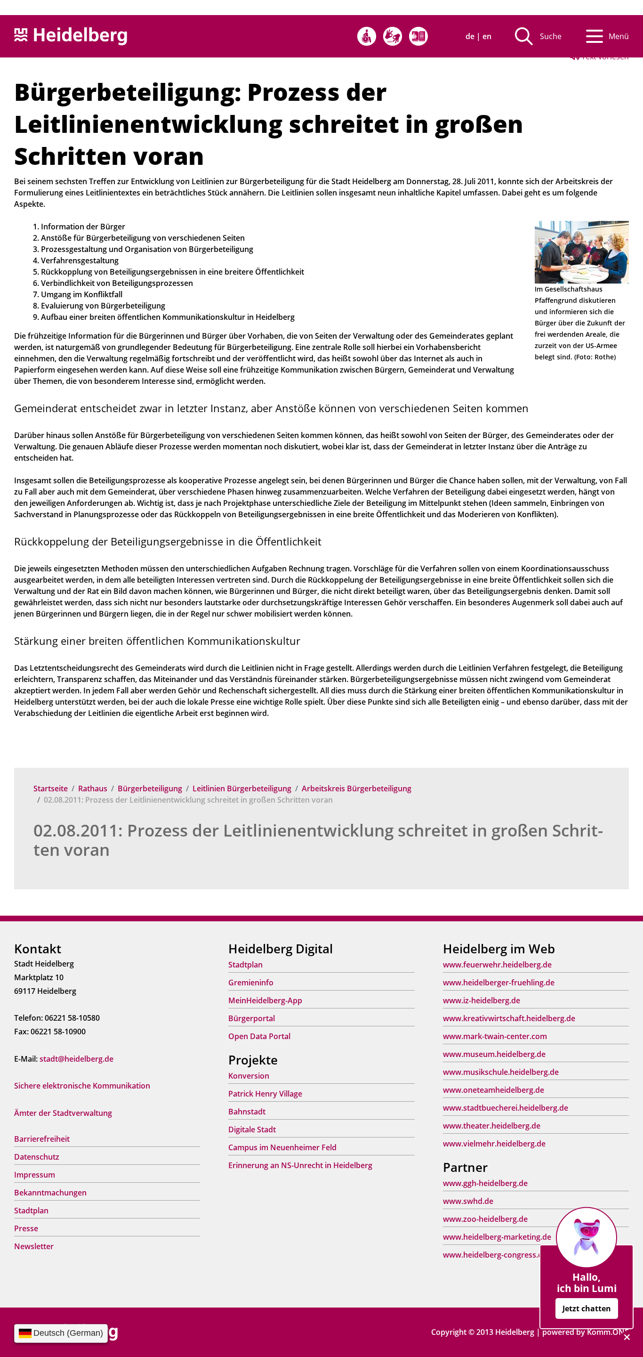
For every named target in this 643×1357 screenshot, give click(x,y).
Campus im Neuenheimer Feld (282, 1147)
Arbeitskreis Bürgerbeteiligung (356, 788)
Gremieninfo (250, 982)
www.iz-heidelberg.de (481, 1000)
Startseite (50, 788)
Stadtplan (31, 1210)
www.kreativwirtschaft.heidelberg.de (509, 1018)
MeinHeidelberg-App (265, 1000)
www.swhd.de (468, 1201)
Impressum (34, 1175)
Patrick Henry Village (265, 1094)
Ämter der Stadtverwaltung (63, 1113)
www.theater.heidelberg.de (491, 1126)
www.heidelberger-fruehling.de (499, 982)
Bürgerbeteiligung (150, 788)
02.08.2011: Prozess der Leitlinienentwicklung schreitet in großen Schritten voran (318, 840)
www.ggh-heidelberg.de (485, 1183)
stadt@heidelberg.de (76, 1059)
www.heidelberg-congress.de (495, 1255)
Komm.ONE (608, 1332)
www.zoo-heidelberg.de (485, 1219)
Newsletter (34, 1246)
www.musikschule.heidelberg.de (501, 1072)
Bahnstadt (246, 1111)
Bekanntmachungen (50, 1192)
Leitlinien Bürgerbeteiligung (242, 788)
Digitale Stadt (252, 1129)
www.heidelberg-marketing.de (497, 1237)
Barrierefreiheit (42, 1139)
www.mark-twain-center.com (495, 1036)
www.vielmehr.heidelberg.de (494, 1143)
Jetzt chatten (587, 1308)
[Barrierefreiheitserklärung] (366, 36)
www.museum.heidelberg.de (494, 1054)
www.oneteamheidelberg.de (493, 1090)
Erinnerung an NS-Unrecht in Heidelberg (300, 1165)
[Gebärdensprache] (392, 36)
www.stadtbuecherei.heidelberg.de (505, 1108)
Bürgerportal (251, 1018)
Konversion (248, 1076)
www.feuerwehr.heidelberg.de (497, 964)
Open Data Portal (259, 1036)
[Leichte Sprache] (418, 36)
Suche (551, 36)
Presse (26, 1228)
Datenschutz (36, 1157)
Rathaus (92, 788)
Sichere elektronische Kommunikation (82, 1086)
